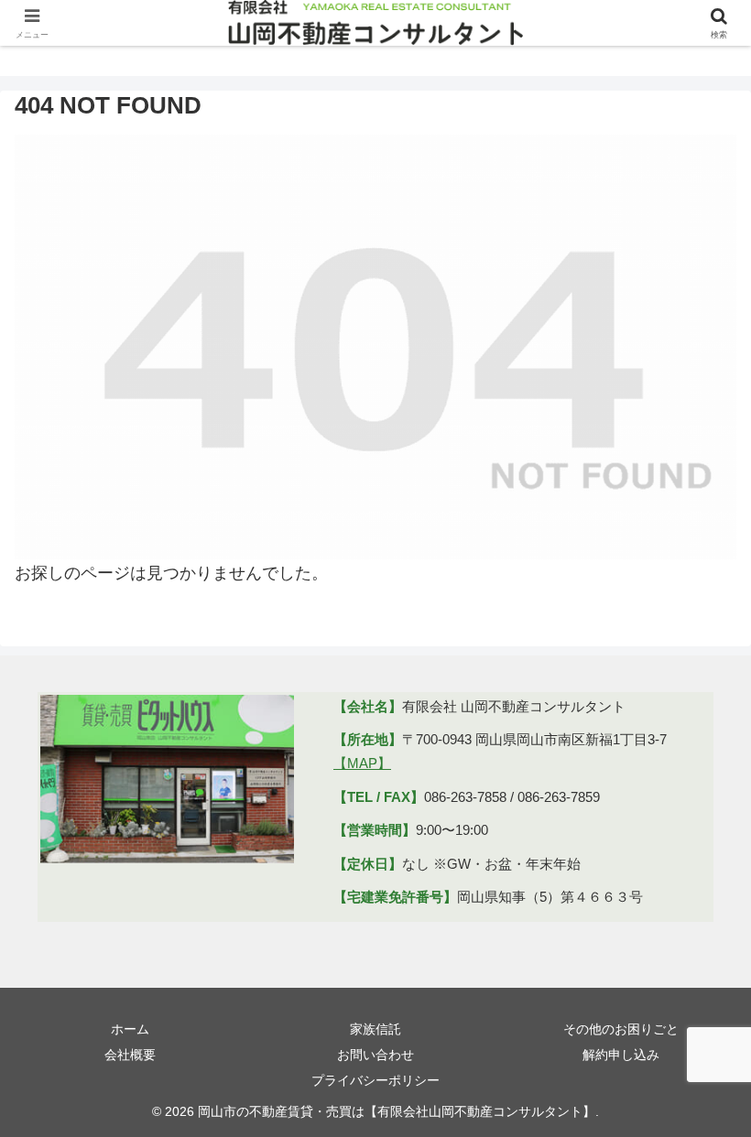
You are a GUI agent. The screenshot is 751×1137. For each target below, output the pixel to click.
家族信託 (375, 1029)
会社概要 (130, 1054)
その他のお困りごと (621, 1029)
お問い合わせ (375, 1054)
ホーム (130, 1029)
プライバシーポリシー (375, 1080)
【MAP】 (362, 763)
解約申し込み (620, 1054)
